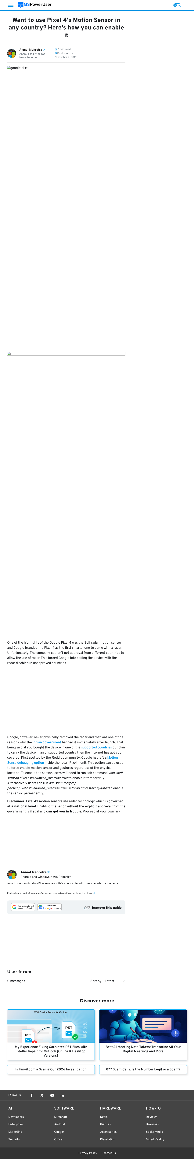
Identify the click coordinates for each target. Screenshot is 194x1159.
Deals (104, 1117)
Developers (16, 1117)
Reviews (151, 1117)
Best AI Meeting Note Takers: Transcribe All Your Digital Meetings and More (143, 1049)
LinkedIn (62, 1095)
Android (59, 1124)
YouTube (52, 1095)
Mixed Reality (155, 1139)
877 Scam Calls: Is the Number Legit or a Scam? (143, 1069)
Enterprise (15, 1124)
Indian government (47, 742)
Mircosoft (60, 1117)
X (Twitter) (42, 1095)
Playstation (107, 1139)
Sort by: (96, 981)
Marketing (15, 1132)
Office (58, 1139)
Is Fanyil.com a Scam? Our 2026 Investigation (50, 1069)
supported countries (96, 747)
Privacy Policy (87, 1153)
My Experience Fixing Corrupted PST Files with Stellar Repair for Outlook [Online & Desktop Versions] (51, 1051)
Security (14, 1139)
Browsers (152, 1124)
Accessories (108, 1132)
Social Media (154, 1132)
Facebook (31, 1095)
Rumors (105, 1124)
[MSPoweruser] (35, 5)
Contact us (109, 1153)
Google (59, 1132)
